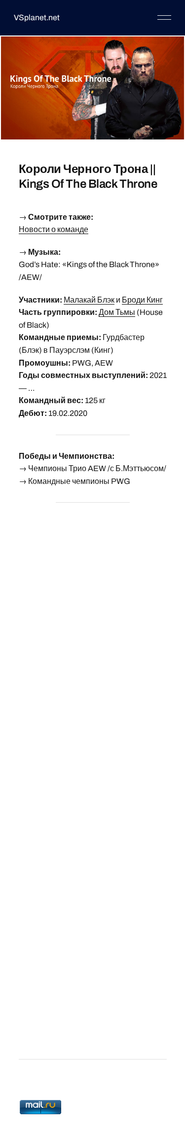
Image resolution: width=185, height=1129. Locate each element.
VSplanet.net (37, 17)
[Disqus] (93, 634)
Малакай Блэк (89, 300)
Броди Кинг (142, 300)
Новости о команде (53, 229)
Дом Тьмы (117, 312)
